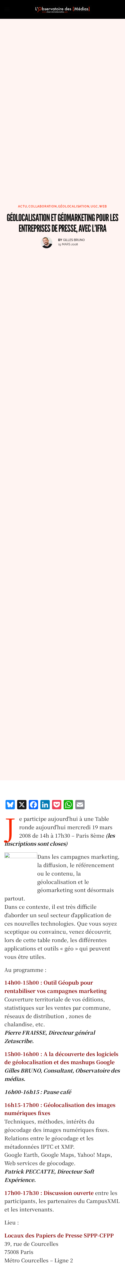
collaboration (42, 206)
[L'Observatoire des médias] (62, 9)
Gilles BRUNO (74, 240)
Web (103, 206)
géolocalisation (73, 206)
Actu (22, 206)
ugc (94, 206)
